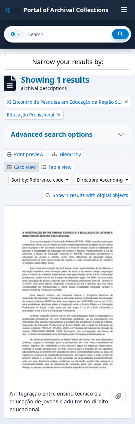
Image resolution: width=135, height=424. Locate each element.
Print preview (28, 154)
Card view (24, 167)
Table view (59, 167)
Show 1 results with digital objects (89, 195)
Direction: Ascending (100, 180)
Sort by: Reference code (38, 180)
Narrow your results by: (67, 61)
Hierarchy (69, 154)
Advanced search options (51, 134)
